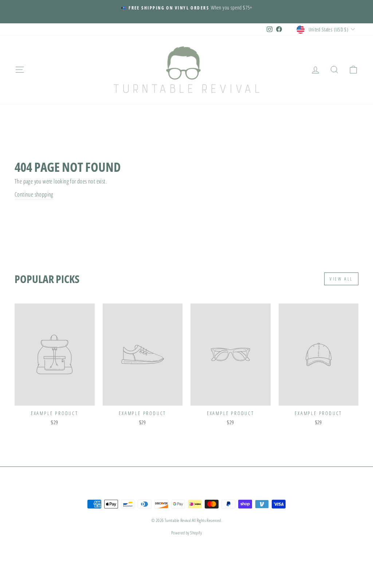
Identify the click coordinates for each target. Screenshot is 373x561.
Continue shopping (34, 194)
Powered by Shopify (186, 533)
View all (341, 279)
